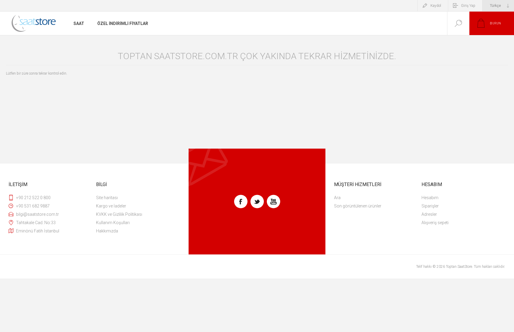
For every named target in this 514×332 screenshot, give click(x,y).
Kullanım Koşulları (113, 222)
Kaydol (435, 6)
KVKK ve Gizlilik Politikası (119, 214)
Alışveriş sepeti (435, 222)
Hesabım (429, 197)
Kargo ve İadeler (111, 206)
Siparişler (430, 206)
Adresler (429, 214)
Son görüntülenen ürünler (357, 206)
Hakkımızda (107, 231)
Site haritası (107, 197)
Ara (337, 197)
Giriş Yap (468, 6)
